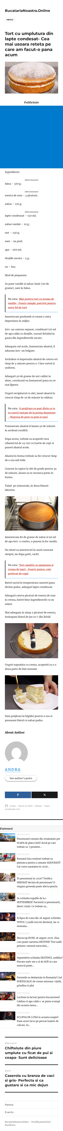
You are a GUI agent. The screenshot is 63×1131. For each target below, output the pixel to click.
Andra (13, 769)
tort (18, 809)
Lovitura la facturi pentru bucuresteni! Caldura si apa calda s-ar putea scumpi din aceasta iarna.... (38, 1001)
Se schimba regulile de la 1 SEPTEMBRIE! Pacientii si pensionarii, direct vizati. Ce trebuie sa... (38, 902)
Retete (38, 806)
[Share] (18, 795)
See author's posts (21, 778)
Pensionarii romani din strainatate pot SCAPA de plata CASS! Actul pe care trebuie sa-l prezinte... (38, 842)
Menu (10, 19)
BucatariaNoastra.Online (27, 11)
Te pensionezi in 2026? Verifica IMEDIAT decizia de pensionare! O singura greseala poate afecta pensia (37, 882)
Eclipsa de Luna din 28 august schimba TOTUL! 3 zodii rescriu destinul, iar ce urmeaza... (39, 922)
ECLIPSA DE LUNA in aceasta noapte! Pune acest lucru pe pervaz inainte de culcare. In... (38, 1021)
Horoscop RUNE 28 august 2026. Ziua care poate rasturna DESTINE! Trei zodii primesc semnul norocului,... (39, 942)
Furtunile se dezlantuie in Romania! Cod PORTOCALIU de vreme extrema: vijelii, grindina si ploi (39, 981)
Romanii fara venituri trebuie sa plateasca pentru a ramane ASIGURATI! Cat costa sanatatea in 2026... (39, 862)
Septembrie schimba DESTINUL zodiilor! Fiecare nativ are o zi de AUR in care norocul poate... (40, 961)
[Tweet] (44, 795)
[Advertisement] (31, 137)
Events (9, 1112)
